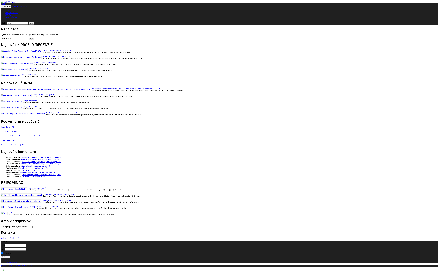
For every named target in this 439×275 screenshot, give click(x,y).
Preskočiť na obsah (19, 6)
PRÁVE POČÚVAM (11, 17)
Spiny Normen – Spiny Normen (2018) (12, 145)
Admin (3, 238)
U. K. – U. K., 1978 (28, 170)
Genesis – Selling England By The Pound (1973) (58, 50)
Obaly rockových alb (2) (30, 101)
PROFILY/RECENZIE (11, 13)
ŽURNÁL (8, 15)
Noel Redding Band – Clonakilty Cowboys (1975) (38, 172)
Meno (3, 245)
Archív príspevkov (8, 226)
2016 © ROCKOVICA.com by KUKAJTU (16, 266)
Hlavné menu (6, 6)
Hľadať (3, 4)
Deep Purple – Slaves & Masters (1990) (49, 206)
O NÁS (7, 11)
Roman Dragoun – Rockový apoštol (44, 95)
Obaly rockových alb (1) (30, 107)
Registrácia (9, 260)
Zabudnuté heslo (11, 262)
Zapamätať (7, 253)
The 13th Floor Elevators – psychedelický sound (58, 194)
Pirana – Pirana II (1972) (8, 140)
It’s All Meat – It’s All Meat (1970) (11, 131)
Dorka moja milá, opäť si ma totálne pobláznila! (56, 200)
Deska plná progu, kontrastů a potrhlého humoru (58, 56)
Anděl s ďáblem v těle (29, 74)
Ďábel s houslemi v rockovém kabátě (45, 62)
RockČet (8, 19)
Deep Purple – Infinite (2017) (37, 188)
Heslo (3, 249)
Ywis (10, 212)
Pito (19, 238)
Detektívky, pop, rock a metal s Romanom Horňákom (62, 113)
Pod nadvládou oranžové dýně (38, 68)
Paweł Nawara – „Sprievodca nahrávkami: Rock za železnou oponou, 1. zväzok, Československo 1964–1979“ (126, 89)
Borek (12, 238)
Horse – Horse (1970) (8, 127)
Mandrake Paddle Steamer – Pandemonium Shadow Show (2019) (21, 136)
